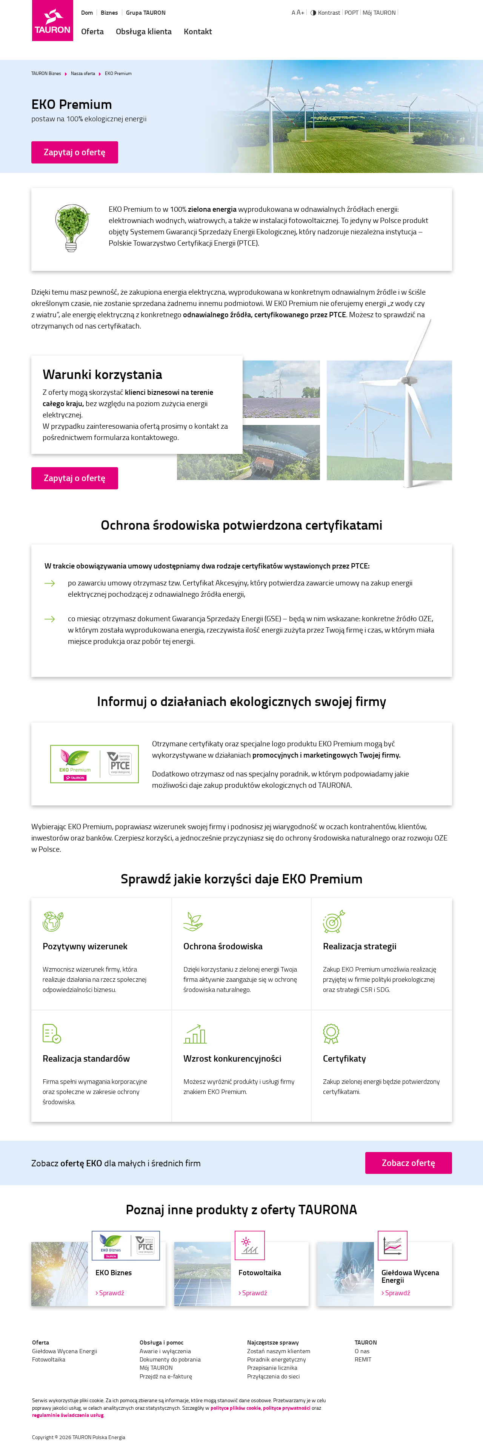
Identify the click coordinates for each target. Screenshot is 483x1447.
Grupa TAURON (146, 12)
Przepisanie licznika (272, 1367)
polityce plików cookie (236, 1408)
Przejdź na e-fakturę (166, 1376)
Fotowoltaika (48, 1359)
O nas (362, 1351)
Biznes (109, 12)
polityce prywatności (287, 1408)
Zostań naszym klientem (278, 1351)
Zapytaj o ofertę (74, 151)
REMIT (363, 1359)
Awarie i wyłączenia (165, 1351)
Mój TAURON (379, 12)
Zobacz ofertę (408, 1162)
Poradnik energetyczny (276, 1359)
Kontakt (198, 31)
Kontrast (329, 12)
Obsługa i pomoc (161, 1342)
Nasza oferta (83, 73)
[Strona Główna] (52, 20)
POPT (351, 12)
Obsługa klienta (144, 31)
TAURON (366, 1342)
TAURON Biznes (46, 73)
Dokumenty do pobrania (170, 1359)
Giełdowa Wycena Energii (64, 1351)
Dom (87, 12)
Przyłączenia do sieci (273, 1376)
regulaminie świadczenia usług (67, 1415)
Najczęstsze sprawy (273, 1342)
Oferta (92, 31)
